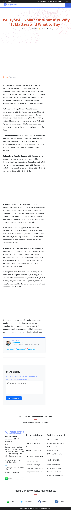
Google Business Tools (34, 472)
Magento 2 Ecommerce (55, 443)
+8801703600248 (13, 472)
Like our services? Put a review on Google (35, 422)
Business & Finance (32, 461)
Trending (50, 29)
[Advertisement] (35, 58)
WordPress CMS (53, 440)
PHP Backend (52, 447)
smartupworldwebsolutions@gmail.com (51, 1)
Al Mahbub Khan (18, 342)
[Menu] (68, 5)
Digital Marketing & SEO (34, 468)
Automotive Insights (33, 447)
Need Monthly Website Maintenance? (35, 490)
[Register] (67, 1)
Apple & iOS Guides (54, 468)
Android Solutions (53, 465)
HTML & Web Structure (55, 454)
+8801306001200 (9, 1)
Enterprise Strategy (33, 465)
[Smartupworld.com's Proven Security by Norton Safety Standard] (14, 478)
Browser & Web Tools (54, 472)
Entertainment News (33, 443)
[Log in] (64, 1)
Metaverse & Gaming (33, 450)
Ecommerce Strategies (55, 475)
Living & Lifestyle (32, 440)
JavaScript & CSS (53, 450)
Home (5, 77)
